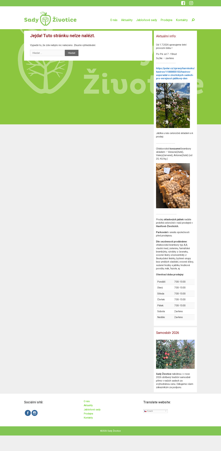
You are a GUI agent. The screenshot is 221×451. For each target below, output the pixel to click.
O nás (113, 20)
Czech (150, 411)
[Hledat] (193, 20)
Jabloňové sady (146, 20)
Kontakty (182, 20)
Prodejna (166, 20)
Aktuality (126, 20)
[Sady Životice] (50, 18)
